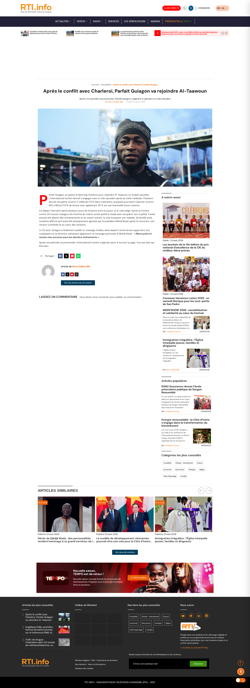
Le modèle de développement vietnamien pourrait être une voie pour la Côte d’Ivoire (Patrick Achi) (123, 541)
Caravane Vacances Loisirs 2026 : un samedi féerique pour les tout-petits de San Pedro (186, 301)
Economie (167, 469)
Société (183, 476)
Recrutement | (81, 664)
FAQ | (93, 660)
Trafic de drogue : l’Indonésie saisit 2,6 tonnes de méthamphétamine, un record (40, 644)
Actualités (61, 21)
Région (202, 469)
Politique (192, 469)
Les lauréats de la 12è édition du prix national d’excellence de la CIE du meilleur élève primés (186, 247)
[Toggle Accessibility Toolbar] (240, 671)
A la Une (101, 502)
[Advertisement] (125, 59)
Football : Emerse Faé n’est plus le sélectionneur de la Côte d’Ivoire (43, 32)
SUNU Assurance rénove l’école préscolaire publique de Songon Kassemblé (181, 389)
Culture (199, 463)
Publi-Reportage (170, 476)
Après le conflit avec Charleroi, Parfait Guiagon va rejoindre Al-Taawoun (39, 617)
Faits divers (179, 469)
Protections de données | (107, 660)
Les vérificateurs (134, 21)
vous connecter (100, 297)
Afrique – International (184, 463)
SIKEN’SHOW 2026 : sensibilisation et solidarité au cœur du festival (185, 312)
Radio (96, 21)
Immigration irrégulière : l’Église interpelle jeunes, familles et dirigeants (183, 342)
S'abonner (198, 663)
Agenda (155, 21)
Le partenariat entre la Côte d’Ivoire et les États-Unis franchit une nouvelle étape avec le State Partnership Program (134, 34)
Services (113, 21)
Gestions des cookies (84, 668)
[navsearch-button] (185, 8)
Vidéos (81, 21)
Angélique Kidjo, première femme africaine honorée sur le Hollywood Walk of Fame (39, 631)
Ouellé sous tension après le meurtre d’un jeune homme (86, 32)
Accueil (95, 84)
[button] (222, 33)
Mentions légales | (82, 660)
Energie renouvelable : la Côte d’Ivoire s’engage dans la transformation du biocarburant (185, 422)
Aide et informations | (97, 664)
